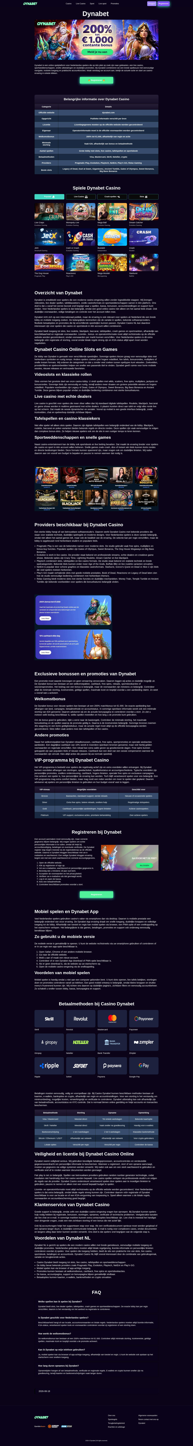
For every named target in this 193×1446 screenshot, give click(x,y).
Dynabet (141, 1423)
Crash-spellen (110, 197)
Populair (47, 197)
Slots (142, 197)
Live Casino (79, 197)
